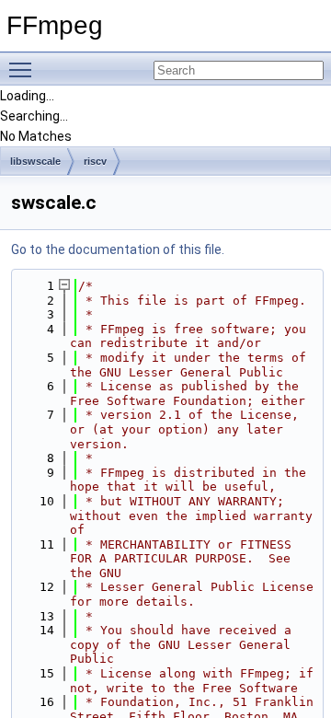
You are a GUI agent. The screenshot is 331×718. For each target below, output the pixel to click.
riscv (95, 161)
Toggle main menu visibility (23, 69)
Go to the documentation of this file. (117, 249)
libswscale (35, 161)
